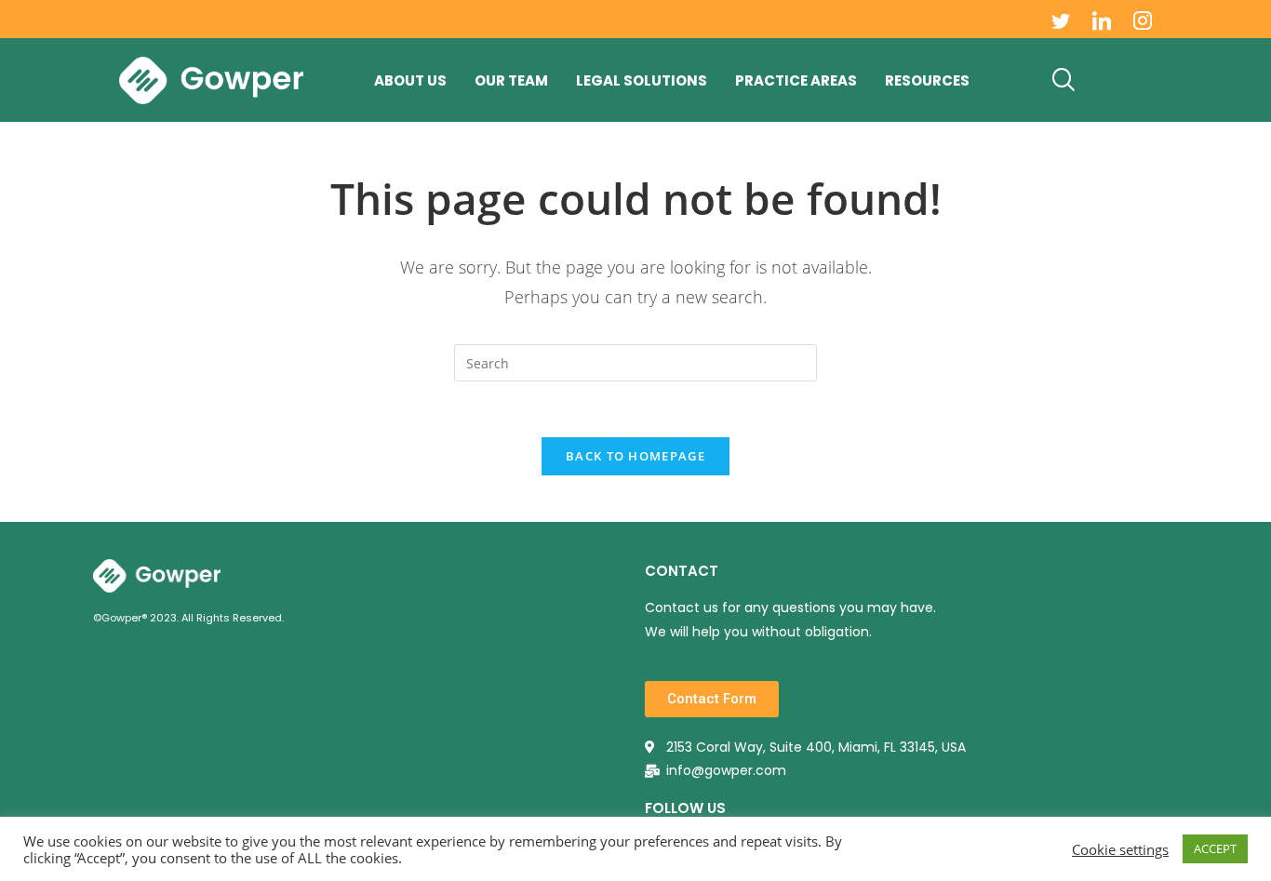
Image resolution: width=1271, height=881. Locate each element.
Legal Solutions (641, 80)
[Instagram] (1142, 19)
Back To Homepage (635, 455)
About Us (410, 80)
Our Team (511, 80)
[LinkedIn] (1101, 19)
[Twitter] (1060, 19)
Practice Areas (796, 80)
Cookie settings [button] (1120, 849)
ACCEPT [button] (1215, 848)
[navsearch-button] (1063, 80)
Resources (927, 80)
